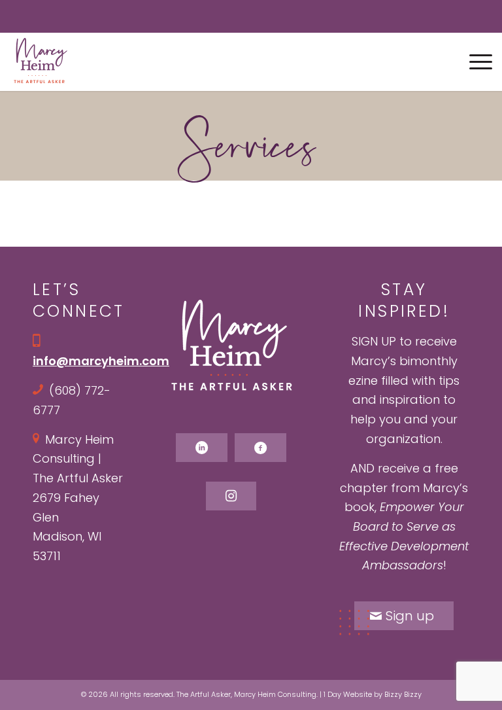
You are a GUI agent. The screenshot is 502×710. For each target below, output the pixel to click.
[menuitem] (474, 61)
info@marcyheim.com (101, 361)
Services (251, 145)
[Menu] (474, 61)
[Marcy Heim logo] (40, 61)
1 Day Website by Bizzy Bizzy (373, 694)
